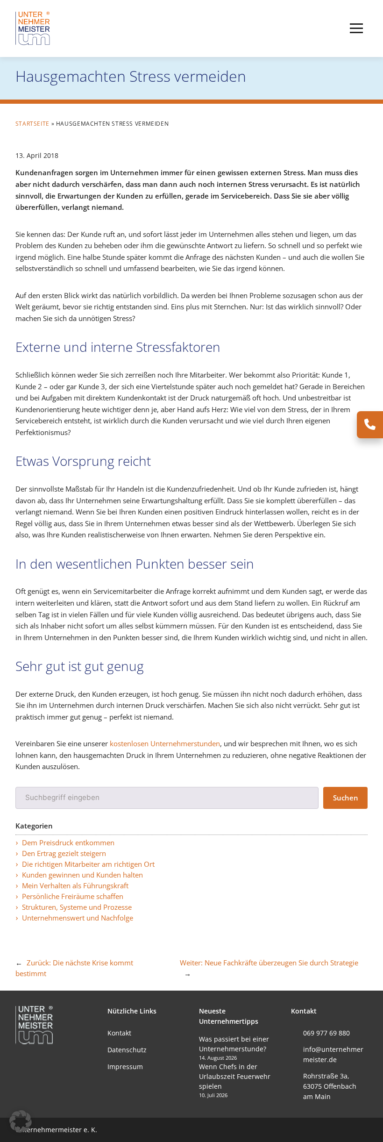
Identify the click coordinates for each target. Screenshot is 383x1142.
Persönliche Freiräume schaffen (72, 896)
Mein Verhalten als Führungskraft (75, 886)
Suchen (345, 798)
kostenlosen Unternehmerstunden (165, 744)
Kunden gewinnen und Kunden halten (82, 875)
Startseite (32, 124)
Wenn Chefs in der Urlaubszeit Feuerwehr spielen (234, 1076)
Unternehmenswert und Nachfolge (77, 918)
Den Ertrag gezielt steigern (64, 853)
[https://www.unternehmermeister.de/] (34, 28)
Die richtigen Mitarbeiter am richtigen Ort (88, 864)
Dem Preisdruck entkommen (68, 843)
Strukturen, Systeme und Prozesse (77, 907)
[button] (356, 28)
